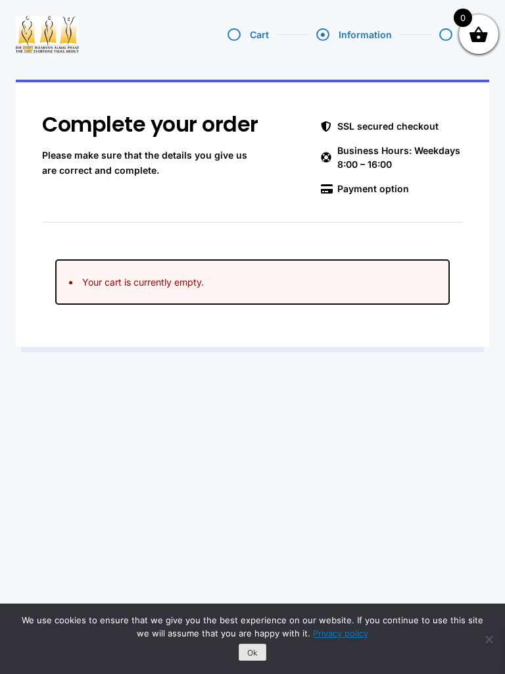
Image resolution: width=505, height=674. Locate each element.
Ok (252, 653)
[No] (488, 639)
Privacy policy (340, 633)
